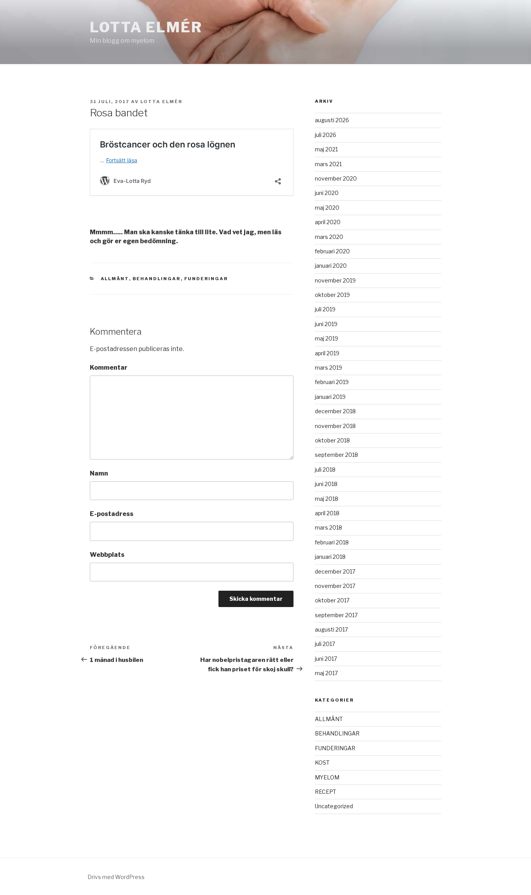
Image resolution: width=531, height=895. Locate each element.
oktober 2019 (332, 294)
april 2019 (327, 353)
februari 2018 (332, 542)
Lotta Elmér (146, 27)
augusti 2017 (331, 629)
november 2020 (336, 178)
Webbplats (107, 554)
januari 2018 (330, 556)
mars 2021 (328, 164)
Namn (99, 473)
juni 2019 (326, 324)
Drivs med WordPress (116, 877)
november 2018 (335, 426)
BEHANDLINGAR (157, 278)
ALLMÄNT (115, 278)
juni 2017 (326, 658)
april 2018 (327, 513)
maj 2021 (326, 149)
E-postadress (111, 514)
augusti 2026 (332, 120)
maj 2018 (326, 498)
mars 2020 (329, 236)
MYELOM (327, 777)
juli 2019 (325, 309)
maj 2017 (326, 673)
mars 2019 (328, 367)
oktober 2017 (332, 600)
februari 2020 (332, 251)
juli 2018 (325, 469)
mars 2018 (328, 527)
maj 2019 (326, 338)
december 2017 (335, 571)
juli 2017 (325, 644)
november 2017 (335, 586)
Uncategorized (334, 806)
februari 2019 (332, 382)
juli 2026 (325, 135)
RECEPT (325, 791)
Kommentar (109, 367)
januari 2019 (330, 396)
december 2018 (335, 411)
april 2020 (328, 222)
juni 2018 (326, 484)
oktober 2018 (332, 440)
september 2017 (336, 615)
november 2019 (335, 280)
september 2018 (336, 454)
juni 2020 (327, 193)
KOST (322, 762)
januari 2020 (331, 265)
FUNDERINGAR (206, 278)
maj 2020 (327, 207)
